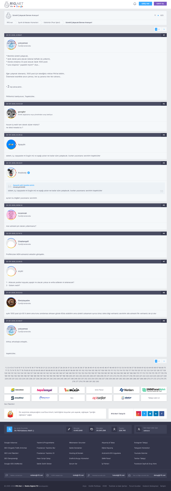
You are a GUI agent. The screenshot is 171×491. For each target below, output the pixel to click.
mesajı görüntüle (19, 187)
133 (18, 373)
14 (28, 368)
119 (135, 370)
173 (146, 373)
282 (93, 381)
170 (137, 373)
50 (116, 368)
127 (161, 370)
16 (32, 368)
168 (131, 373)
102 (83, 370)
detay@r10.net (159, 475)
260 (113, 379)
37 (83, 368)
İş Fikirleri (105, 464)
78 (22, 370)
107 (99, 370)
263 (124, 379)
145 (57, 373)
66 (155, 368)
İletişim (163, 486)
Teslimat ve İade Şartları (118, 486)
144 (54, 373)
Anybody (22, 172)
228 (164, 376)
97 (69, 370)
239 (40, 379)
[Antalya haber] (17, 390)
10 (19, 368)
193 (47, 376)
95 (64, 370)
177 (159, 373)
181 (9, 376)
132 (15, 373)
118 (132, 370)
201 (73, 376)
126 (158, 370)
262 (120, 379)
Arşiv (85, 486)
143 (50, 373)
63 (147, 368)
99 (74, 370)
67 (157, 368)
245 (61, 379)
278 (80, 381)
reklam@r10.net (36, 475)
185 (22, 376)
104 (89, 370)
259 (110, 379)
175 (153, 373)
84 (37, 370)
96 (67, 370)
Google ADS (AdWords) (13, 464)
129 (5, 373)
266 (134, 379)
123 (148, 370)
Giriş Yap (145, 4)
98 (71, 370)
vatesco (146, 431)
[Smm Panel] (44, 390)
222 (144, 376)
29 (64, 368)
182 (12, 376)
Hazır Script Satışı (43, 458)
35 (78, 368)
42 (96, 368)
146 (60, 373)
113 (117, 370)
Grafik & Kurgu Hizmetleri (79, 458)
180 (6, 376)
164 (118, 373)
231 (13, 379)
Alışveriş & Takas (108, 443)
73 (11, 370)
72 (8, 370)
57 (133, 368)
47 (108, 368)
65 (152, 368)
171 (140, 373)
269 (144, 379)
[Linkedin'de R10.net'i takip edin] (155, 413)
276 (73, 381)
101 (80, 370)
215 (121, 376)
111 (112, 370)
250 (79, 379)
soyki (20, 271)
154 (86, 373)
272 (154, 379)
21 (44, 368)
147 (63, 373)
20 (42, 368)
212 (111, 376)
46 (106, 368)
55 (128, 368)
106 (96, 370)
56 (130, 368)
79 (25, 370)
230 (9, 379)
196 (57, 376)
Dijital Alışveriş (107, 448)
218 (130, 376)
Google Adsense (10, 443)
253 (89, 379)
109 (105, 370)
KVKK (105, 486)
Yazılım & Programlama (45, 443)
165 (121, 373)
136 (28, 373)
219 (134, 376)
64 (150, 368)
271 (151, 379)
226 (158, 376)
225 (154, 376)
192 (44, 376)
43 (98, 368)
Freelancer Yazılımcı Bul (46, 448)
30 (66, 368)
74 (13, 370)
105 (93, 370)
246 (65, 379)
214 (117, 376)
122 (145, 370)
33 (73, 368)
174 (150, 373)
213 (114, 376)
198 (63, 376)
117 (129, 370)
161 (108, 373)
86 (42, 370)
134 (21, 373)
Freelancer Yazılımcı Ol (45, 453)
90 (52, 370)
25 (54, 368)
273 (158, 379)
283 (97, 381)
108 (102, 370)
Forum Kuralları (135, 486)
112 (114, 370)
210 (105, 376)
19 (39, 368)
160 (105, 373)
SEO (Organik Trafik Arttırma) (15, 448)
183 (15, 376)
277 (77, 381)
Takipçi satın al (153, 398)
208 (98, 376)
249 (75, 379)
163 (115, 373)
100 (76, 370)
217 (127, 376)
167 (128, 373)
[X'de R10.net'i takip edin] (144, 413)
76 (18, 370)
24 (51, 368)
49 (113, 368)
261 (117, 379)
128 (164, 370)
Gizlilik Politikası (95, 486)
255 (96, 379)
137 (31, 373)
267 (138, 379)
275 (164, 379)
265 (131, 379)
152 (79, 373)
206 (91, 376)
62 (145, 368)
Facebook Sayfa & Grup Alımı (145, 464)
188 (31, 376)
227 (161, 376)
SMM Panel (106, 458)
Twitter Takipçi (139, 458)
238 (37, 379)
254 (92, 379)
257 (103, 379)
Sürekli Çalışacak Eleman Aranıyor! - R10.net (14, 4)
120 (138, 370)
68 (160, 368)
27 (59, 368)
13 (26, 368)
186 (25, 376)
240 (44, 379)
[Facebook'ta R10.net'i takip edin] (161, 413)
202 (77, 376)
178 (162, 373)
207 (94, 376)
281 (90, 381)
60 (140, 368)
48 (111, 368)
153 (82, 373)
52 (120, 368)
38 (86, 368)
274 (161, 379)
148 (66, 373)
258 (106, 379)
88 (47, 370)
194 (51, 376)
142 (47, 373)
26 (56, 368)
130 (9, 373)
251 (82, 379)
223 (147, 376)
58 (135, 368)
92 (57, 370)
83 (34, 370)
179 (165, 373)
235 (27, 379)
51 (118, 368)
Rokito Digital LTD (31, 486)
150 (73, 373)
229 (6, 379)
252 (85, 379)
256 (99, 379)
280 (87, 381)
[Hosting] (126, 390)
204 (84, 376)
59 (138, 368)
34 (76, 368)
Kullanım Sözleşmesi (150, 486)
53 (123, 368)
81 (29, 370)
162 (111, 373)
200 (70, 376)
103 (86, 370)
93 (59, 370)
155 (89, 373)
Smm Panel (99, 390)
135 (25, 373)
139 (38, 373)
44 (101, 368)
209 (101, 376)
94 (62, 370)
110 (109, 370)
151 (76, 373)
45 (103, 368)
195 (54, 376)
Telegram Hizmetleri (142, 448)
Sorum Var (73, 464)
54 (125, 368)
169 (134, 373)
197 (60, 376)
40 (91, 368)
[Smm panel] (154, 390)
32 (71, 368)
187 (28, 376)
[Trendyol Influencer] (72, 390)
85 (39, 370)
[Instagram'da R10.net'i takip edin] (138, 413)
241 (47, 379)
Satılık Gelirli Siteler (44, 464)
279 (83, 381)
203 (80, 376)
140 (41, 373)
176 (156, 373)
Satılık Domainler (75, 448)
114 (120, 370)
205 (87, 376)
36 (81, 368)
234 (23, 379)
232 (16, 379)
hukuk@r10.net (119, 475)
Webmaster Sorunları (77, 443)
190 (38, 376)
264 (127, 379)
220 (137, 376)
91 (54, 370)
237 (34, 379)
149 (70, 373)
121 (142, 370)
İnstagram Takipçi (141, 443)
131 (12, 373)
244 (58, 379)
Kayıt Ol (160, 4)
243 (54, 379)
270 (148, 379)
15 (30, 368)
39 (88, 368)
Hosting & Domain (76, 453)
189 (35, 376)
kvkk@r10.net (78, 475)
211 (108, 376)
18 (37, 368)
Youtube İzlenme (140, 453)
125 (154, 370)
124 (151, 370)
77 (20, 370)
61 (142, 368)
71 (6, 370)
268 (141, 379)
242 (51, 379)
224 (151, 376)
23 (49, 368)
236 (30, 379)
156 (92, 373)
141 (44, 373)
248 (72, 379)
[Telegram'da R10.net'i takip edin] (150, 413)
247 (68, 379)
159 (102, 373)
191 (41, 376)
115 (123, 370)
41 (93, 368)
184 (18, 376)
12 (23, 368)
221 (140, 376)
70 (165, 368)
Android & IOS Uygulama (111, 453)
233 (20, 379)
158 (99, 373)
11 (21, 368)
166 (124, 373)
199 (67, 376)
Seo (71, 398)
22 (46, 368)
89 (49, 370)
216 (124, 376)
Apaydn (21, 144)
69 (162, 368)
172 (143, 373)
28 (61, 368)
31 (68, 368)
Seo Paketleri (9, 404)
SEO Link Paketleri (11, 453)
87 (44, 370)
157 (96, 373)
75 (15, 370)
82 (32, 370)
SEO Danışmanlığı (11, 458)
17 (35, 368)
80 (27, 370)
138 (34, 373)
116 (126, 370)
